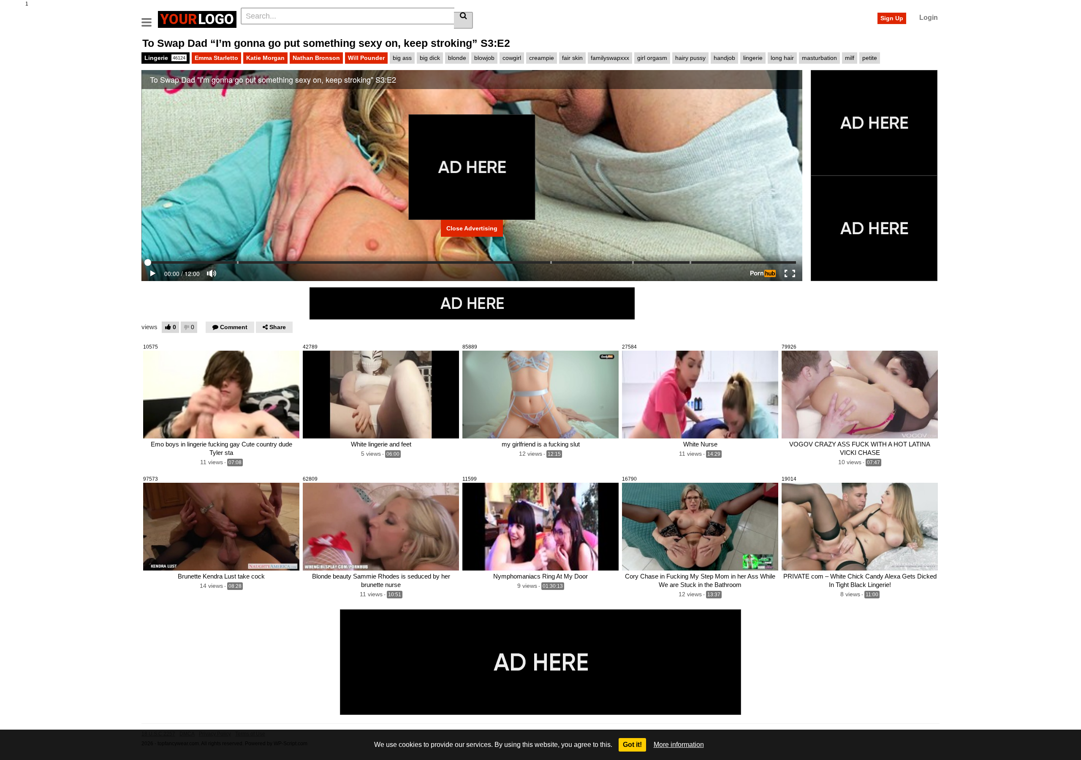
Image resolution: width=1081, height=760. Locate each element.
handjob (724, 57)
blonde (457, 57)
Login (928, 17)
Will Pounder (366, 57)
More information (679, 744)
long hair (782, 57)
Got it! (632, 744)
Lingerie (164, 57)
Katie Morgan (265, 57)
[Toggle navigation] (149, 18)
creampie (541, 57)
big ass (402, 57)
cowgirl (511, 57)
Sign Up (891, 18)
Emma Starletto (216, 57)
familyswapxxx (610, 57)
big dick (430, 57)
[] (463, 20)
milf (849, 57)
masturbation (819, 57)
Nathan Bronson (316, 57)
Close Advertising (471, 228)
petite (869, 57)
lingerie (753, 57)
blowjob (484, 57)
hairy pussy (690, 57)
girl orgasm (652, 57)
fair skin (572, 57)
